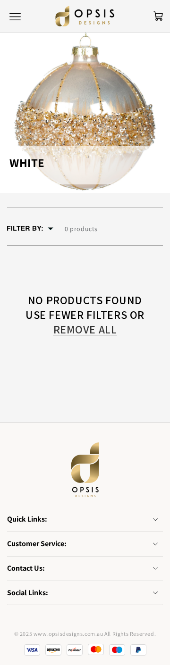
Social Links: (27, 593)
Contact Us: (26, 568)
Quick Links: (27, 519)
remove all (85, 329)
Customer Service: (37, 544)
